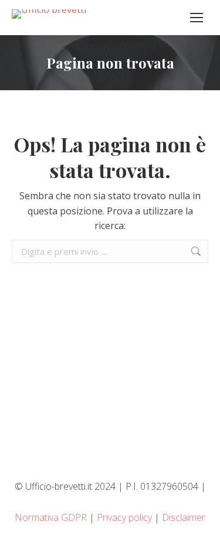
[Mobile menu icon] (196, 17)
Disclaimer (183, 517)
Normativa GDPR (51, 517)
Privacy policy (124, 517)
